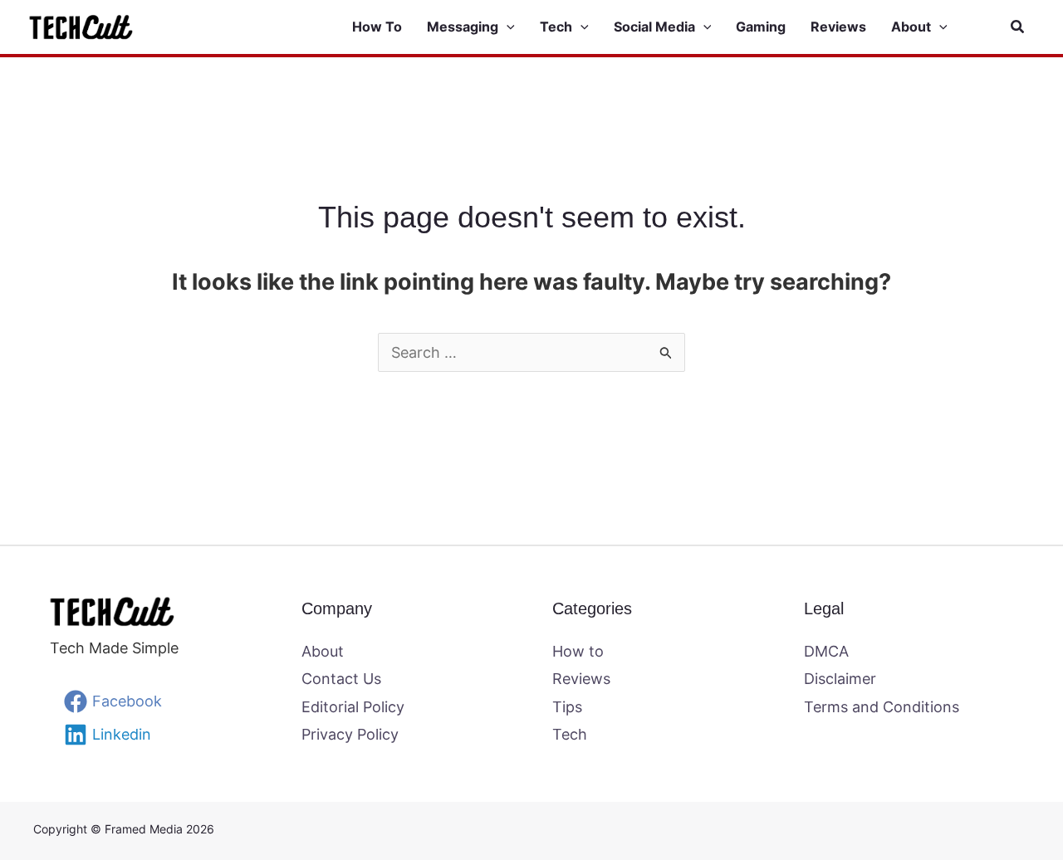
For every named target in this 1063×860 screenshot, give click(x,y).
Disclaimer (840, 678)
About (322, 651)
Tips (567, 707)
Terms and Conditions (881, 707)
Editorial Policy (352, 707)
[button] (506, 27)
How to (578, 651)
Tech (569, 734)
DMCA (826, 651)
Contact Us (341, 678)
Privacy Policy (350, 734)
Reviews (581, 678)
